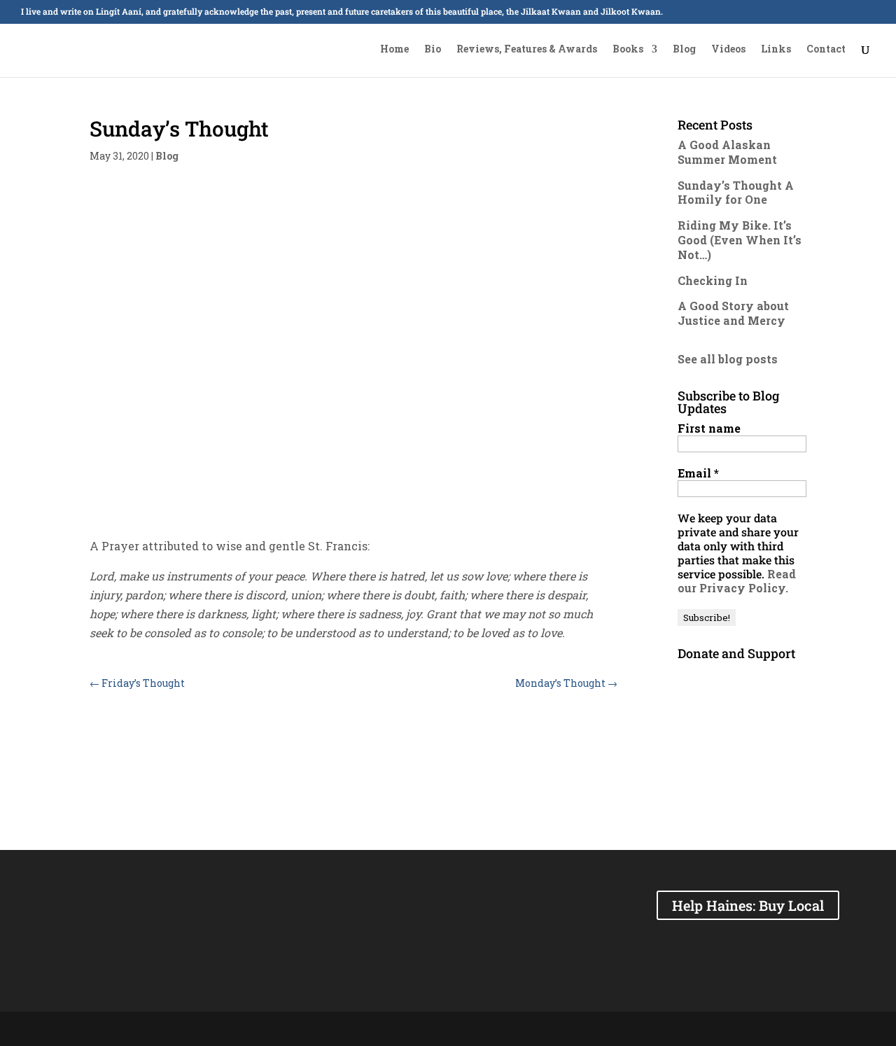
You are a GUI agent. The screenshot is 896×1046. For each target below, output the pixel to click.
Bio (432, 49)
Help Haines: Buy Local (748, 905)
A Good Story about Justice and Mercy (733, 313)
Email (698, 473)
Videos (728, 49)
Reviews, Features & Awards (526, 49)
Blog (684, 49)
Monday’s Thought (566, 683)
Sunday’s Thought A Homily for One (736, 192)
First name (709, 428)
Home (394, 49)
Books (627, 49)
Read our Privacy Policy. (737, 580)
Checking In (713, 280)
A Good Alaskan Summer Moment (727, 152)
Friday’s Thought (137, 683)
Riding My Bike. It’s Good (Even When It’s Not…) (740, 240)
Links (776, 49)
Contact (826, 49)
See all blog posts (728, 358)
